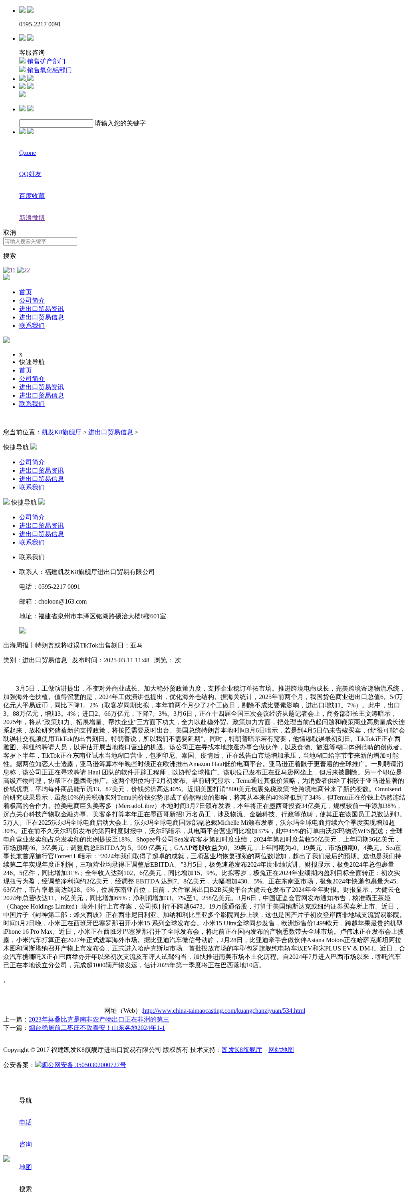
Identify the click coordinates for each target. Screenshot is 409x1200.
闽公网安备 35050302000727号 (84, 1064)
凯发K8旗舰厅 (61, 432)
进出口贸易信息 (41, 317)
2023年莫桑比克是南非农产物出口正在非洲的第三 (99, 1019)
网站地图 (281, 1049)
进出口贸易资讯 (41, 308)
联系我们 (32, 325)
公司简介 (32, 300)
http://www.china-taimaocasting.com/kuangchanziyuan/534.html (224, 1010)
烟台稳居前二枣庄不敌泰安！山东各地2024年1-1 (97, 1027)
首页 (25, 292)
